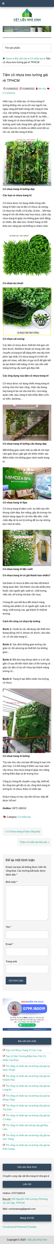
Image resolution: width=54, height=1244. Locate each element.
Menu (27, 3)
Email (9, 944)
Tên (8, 927)
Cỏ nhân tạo (36, 58)
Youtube (32, 1227)
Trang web (11, 961)
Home (9, 58)
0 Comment (9, 93)
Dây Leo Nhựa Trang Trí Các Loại (24, 1050)
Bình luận (11, 882)
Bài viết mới (21, 58)
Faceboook (9, 1227)
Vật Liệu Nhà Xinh (37, 1239)
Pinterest (21, 1227)
